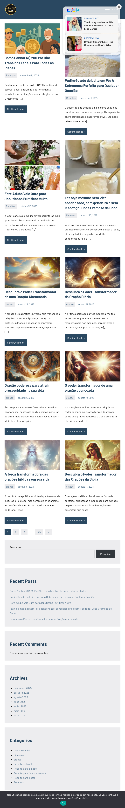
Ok (63, 803)
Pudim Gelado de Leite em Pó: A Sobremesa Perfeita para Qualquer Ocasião (92, 85)
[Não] (121, 799)
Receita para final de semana (30, 773)
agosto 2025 (21, 697)
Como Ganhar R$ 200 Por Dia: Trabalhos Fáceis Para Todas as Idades (29, 63)
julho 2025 (20, 701)
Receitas (71, 98)
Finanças (11, 75)
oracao (9, 304)
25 (39, 531)
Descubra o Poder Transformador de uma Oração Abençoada (44, 619)
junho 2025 (20, 706)
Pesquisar (15, 547)
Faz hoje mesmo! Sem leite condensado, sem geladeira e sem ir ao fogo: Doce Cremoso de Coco (91, 203)
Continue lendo (15, 109)
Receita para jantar (24, 777)
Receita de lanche (24, 764)
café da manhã (22, 750)
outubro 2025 (21, 692)
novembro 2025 (23, 688)
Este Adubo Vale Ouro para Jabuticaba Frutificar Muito (40, 602)
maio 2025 (19, 710)
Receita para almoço (25, 768)
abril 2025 (19, 715)
